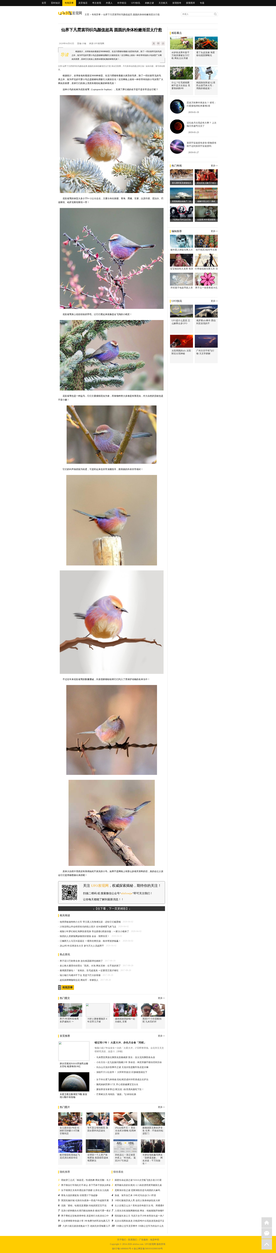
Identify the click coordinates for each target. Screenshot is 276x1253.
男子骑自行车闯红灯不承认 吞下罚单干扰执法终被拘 (87, 1185)
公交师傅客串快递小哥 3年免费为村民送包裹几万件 (86, 1221)
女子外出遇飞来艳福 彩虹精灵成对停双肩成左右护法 (122, 1079)
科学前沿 (121, 3)
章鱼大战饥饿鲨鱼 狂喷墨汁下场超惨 (79, 1195)
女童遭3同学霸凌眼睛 (206, 220)
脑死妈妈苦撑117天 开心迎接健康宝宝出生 (117, 1084)
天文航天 (163, 3)
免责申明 (154, 1239)
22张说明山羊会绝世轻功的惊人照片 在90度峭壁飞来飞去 (88, 926)
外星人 (109, 3)
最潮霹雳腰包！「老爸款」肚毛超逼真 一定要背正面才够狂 (89, 970)
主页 (87, 14)
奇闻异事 (69, 3)
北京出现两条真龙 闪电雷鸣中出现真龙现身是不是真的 (142, 1221)
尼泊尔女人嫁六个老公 (206, 183)
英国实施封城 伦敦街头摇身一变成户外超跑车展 (85, 1200)
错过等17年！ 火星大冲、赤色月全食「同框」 (120, 1042)
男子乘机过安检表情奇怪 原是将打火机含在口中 (85, 1216)
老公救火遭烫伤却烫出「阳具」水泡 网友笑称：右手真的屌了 (90, 966)
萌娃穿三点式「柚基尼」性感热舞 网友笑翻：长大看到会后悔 (91, 1180)
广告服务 (143, 1239)
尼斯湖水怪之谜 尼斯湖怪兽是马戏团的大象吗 (137, 1190)
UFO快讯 (135, 3)
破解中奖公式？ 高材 (206, 201)
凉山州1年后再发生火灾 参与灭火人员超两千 (82, 946)
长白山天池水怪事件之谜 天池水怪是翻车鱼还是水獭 (122, 1067)
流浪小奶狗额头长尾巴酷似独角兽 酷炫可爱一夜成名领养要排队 (92, 1210)
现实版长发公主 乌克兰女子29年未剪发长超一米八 (140, 1216)
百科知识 (55, 3)
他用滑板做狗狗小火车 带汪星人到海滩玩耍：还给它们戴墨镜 (90, 922)
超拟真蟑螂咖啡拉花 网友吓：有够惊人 (79, 980)
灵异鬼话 (82, 3)
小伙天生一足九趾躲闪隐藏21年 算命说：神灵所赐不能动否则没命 (129, 1062)
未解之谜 (149, 3)
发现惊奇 (176, 3)
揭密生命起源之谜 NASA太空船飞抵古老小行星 (138, 1180)
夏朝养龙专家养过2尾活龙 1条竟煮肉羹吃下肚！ (120, 1089)
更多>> (161, 998)
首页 (44, 3)
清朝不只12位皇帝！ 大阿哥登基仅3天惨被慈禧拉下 (121, 1072)
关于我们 (121, 1239)
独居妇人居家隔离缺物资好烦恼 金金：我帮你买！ (85, 936)
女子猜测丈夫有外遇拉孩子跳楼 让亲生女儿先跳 (85, 1190)
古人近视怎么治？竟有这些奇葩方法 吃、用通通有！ (141, 1205)
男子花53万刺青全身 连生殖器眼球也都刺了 (81, 961)
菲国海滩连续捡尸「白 (181, 201)
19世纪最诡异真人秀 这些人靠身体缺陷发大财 (137, 1200)
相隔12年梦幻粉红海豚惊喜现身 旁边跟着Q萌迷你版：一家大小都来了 (94, 931)
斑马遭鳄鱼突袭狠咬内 (181, 183)
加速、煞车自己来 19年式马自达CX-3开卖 (135, 1195)
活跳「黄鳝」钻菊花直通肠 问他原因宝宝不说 (84, 1205)
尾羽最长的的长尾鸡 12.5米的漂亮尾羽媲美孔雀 (138, 1185)
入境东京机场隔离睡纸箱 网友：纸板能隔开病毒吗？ (141, 1210)
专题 (202, 3)
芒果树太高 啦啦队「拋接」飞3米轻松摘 (116, 1094)
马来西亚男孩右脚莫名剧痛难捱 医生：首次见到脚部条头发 (125, 1057)
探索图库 (190, 3)
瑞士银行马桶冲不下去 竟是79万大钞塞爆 (80, 975)
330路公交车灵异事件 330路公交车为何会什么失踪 (141, 1226)
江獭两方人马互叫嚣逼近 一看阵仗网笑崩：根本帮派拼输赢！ (90, 941)
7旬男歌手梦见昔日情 (181, 220)
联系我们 (132, 1239)
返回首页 (266, 1222)
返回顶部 (266, 1244)
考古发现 (96, 3)
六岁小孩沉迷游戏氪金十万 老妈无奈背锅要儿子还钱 (89, 1226)
